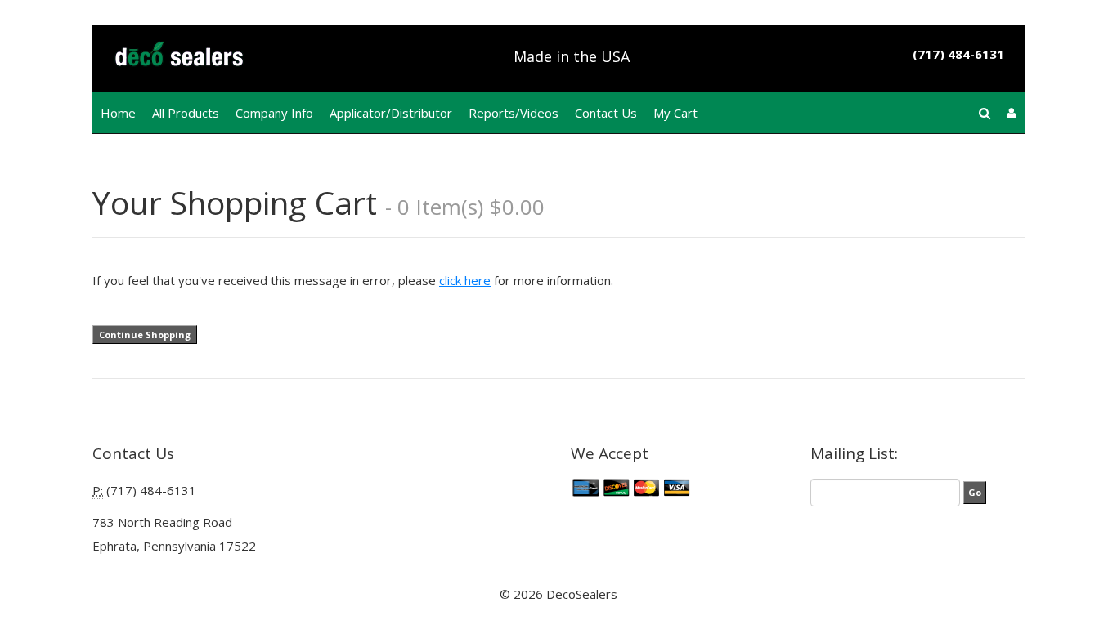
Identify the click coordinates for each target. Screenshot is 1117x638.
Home (118, 113)
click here (465, 280)
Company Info (274, 113)
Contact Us (606, 113)
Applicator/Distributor (391, 113)
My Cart (675, 113)
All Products (185, 113)
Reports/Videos (513, 113)
